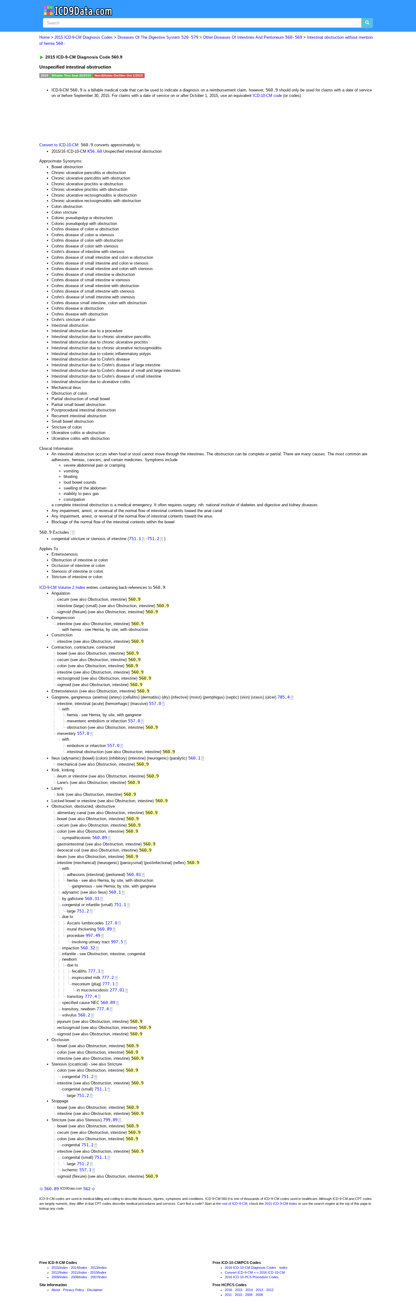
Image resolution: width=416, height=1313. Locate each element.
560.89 (99, 837)
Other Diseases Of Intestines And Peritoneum (252, 37)
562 (86, 1188)
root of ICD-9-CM (234, 1203)
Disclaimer (95, 1290)
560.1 (194, 758)
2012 (55, 1272)
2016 (228, 1290)
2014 (74, 1267)
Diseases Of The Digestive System (158, 37)
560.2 (84, 1014)
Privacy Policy (73, 1290)
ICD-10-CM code (267, 95)
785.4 (283, 697)
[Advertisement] (148, 119)
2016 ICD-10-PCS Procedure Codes (252, 1277)
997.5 (117, 941)
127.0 (111, 922)
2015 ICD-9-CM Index (281, 1203)
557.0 (155, 703)
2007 (94, 1277)
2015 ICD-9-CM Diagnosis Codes (84, 37)
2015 (55, 1267)
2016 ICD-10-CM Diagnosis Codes (250, 1267)
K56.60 (94, 151)
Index (64, 1267)
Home (44, 37)
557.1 (85, 1169)
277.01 (117, 989)
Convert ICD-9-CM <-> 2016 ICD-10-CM (255, 1272)
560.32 (87, 947)
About (55, 1290)
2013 (94, 1267)
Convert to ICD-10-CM (58, 145)
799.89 (110, 1119)
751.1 (135, 538)
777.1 (94, 971)
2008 (74, 1277)
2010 (93, 1272)
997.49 (93, 935)
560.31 (92, 898)
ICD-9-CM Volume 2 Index (62, 587)
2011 (74, 1272)
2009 (55, 1277)
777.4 (91, 996)
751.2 (153, 538)
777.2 (108, 977)
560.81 (133, 874)
